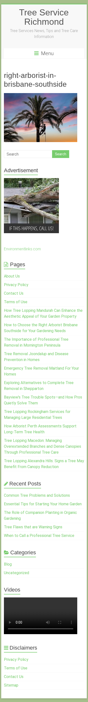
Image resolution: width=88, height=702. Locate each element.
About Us (12, 276)
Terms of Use (15, 302)
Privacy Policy (16, 284)
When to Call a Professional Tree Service (39, 535)
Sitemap (11, 685)
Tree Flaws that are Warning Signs (33, 527)
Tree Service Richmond (44, 17)
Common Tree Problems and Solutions (37, 495)
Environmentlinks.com (22, 249)
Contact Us (13, 293)
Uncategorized (16, 572)
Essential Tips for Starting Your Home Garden (43, 504)
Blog (8, 564)
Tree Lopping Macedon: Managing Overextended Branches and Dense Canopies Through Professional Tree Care (42, 446)
